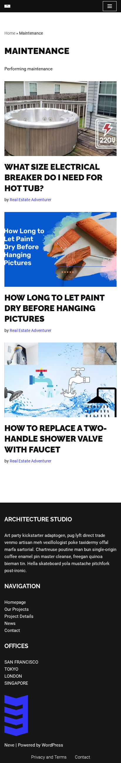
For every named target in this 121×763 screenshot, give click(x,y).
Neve (9, 745)
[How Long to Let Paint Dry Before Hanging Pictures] (60, 249)
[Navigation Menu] (110, 6)
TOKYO (11, 669)
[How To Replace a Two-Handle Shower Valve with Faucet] (60, 379)
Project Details (18, 616)
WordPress (52, 745)
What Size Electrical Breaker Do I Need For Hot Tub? (53, 177)
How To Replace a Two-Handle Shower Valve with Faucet (55, 439)
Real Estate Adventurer (30, 199)
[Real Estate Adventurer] (7, 6)
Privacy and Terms (49, 757)
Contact (12, 630)
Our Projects (16, 609)
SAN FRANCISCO (21, 662)
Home (9, 33)
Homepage (15, 602)
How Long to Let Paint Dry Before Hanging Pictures (54, 308)
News (10, 623)
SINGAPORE (16, 683)
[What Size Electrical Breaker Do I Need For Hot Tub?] (60, 118)
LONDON (13, 676)
